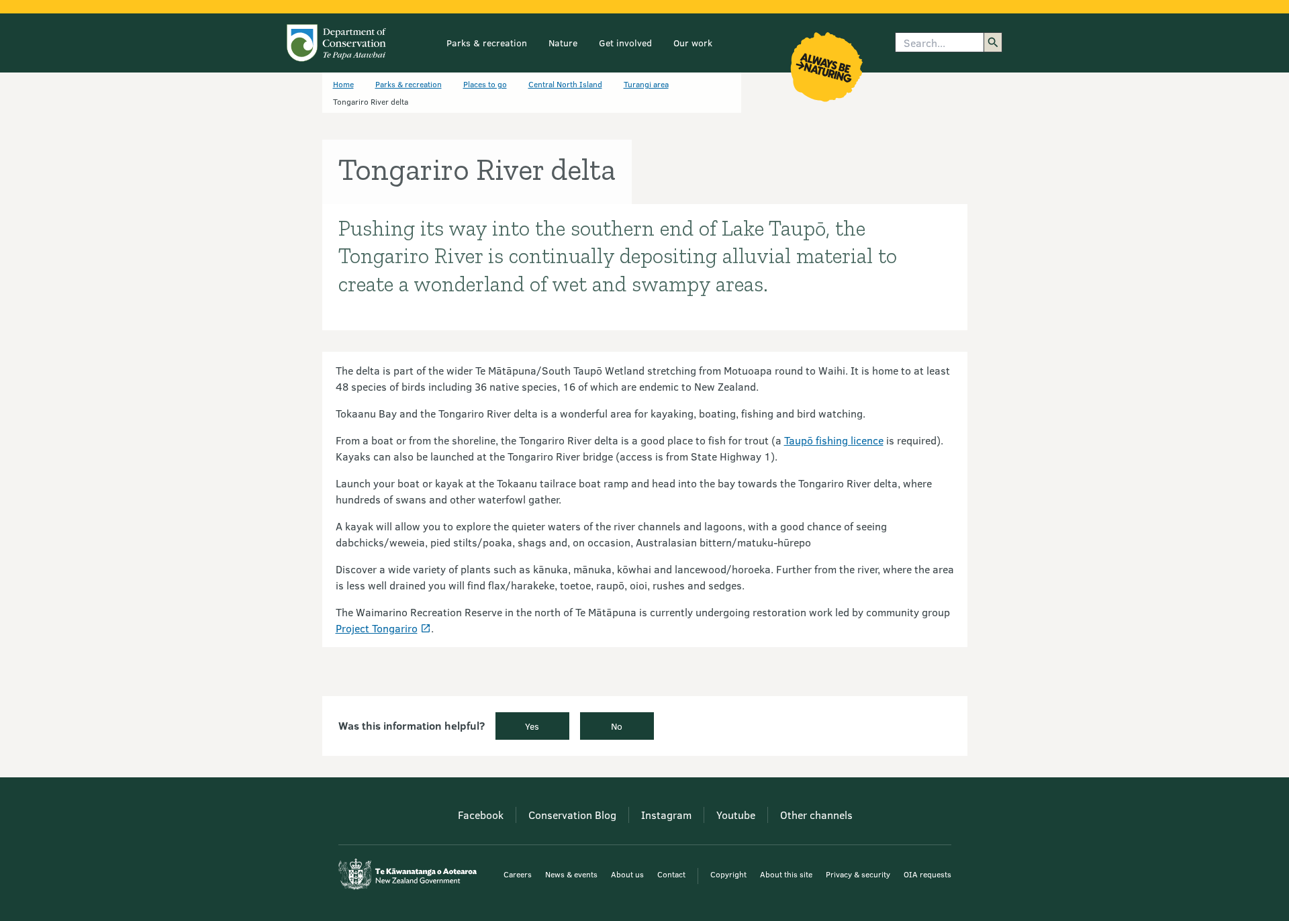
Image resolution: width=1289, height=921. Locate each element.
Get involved (625, 42)
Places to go (485, 84)
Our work (692, 42)
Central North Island (565, 84)
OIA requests (927, 874)
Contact (671, 874)
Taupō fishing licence (834, 440)
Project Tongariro (377, 628)
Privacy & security (858, 874)
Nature (562, 42)
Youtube (735, 815)
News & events (571, 874)
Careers (518, 874)
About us (627, 874)
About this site (786, 874)
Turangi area (646, 84)
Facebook (481, 815)
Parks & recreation (486, 42)
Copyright (728, 874)
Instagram (666, 815)
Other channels (816, 815)
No (616, 726)
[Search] (993, 42)
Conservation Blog (572, 815)
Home (343, 84)
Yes (532, 726)
